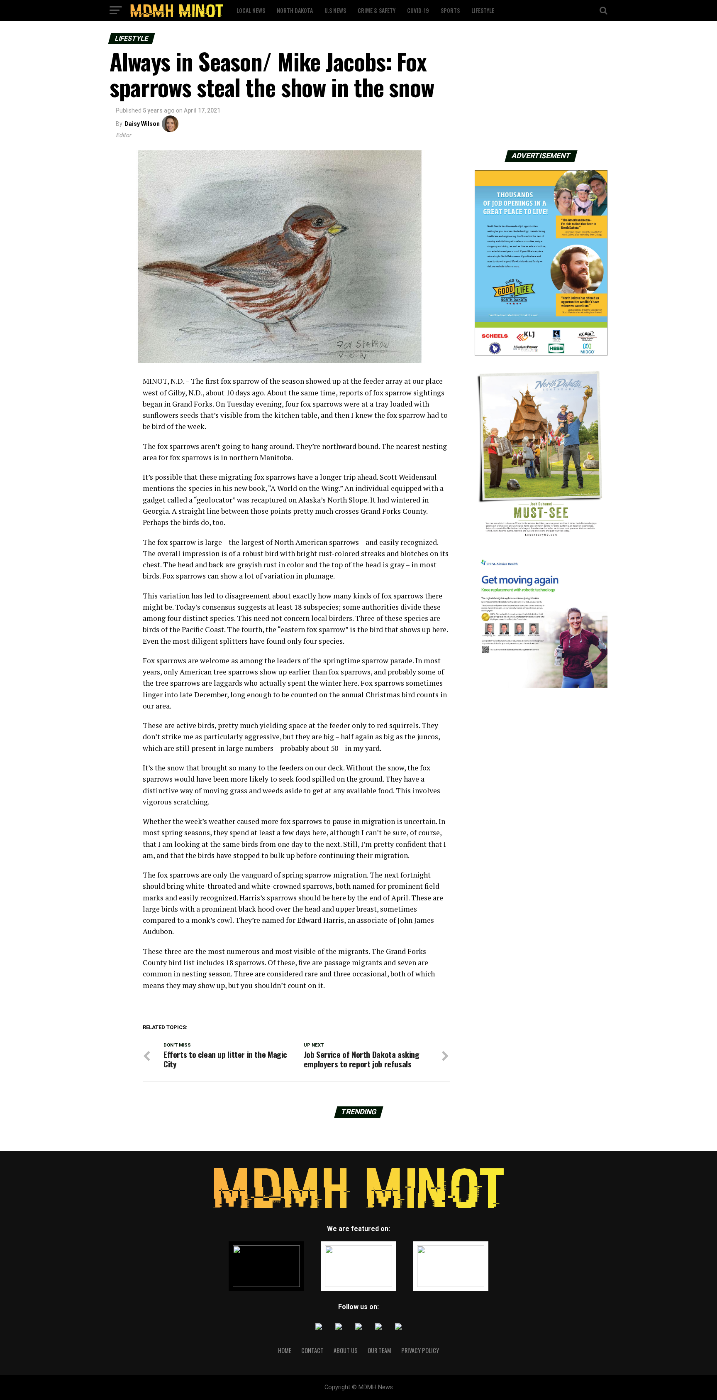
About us (346, 1350)
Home (284, 1350)
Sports (450, 10)
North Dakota (295, 10)
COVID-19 (418, 10)
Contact (312, 1350)
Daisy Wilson (142, 123)
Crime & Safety (376, 10)
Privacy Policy (420, 1350)
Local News (251, 10)
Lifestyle (482, 10)
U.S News (335, 10)
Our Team (379, 1350)
